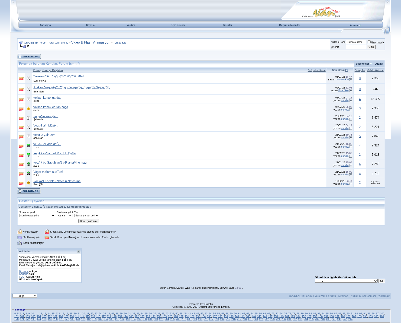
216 (233, 319)
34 (142, 313)
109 (55, 316)
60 (231, 313)
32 (133, 313)
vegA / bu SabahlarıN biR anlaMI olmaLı (60, 162)
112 (50, 316)
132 (192, 316)
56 (218, 313)
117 (104, 316)
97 (377, 313)
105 (44, 316)
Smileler (23, 273)
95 (369, 313)
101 (16, 316)
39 (163, 313)
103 (28, 316)
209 (195, 319)
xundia (345, 100)
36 (150, 313)
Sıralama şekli (27, 212)
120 (142, 316)
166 (376, 316)
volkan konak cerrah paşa (50, 107)
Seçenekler (362, 63)
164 (298, 316)
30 (125, 313)
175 (293, 316)
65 (256, 313)
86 (331, 313)
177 (67, 319)
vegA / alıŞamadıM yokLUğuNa (54, 153)
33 (137, 313)
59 (227, 313)
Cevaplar (360, 70)
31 (129, 313)
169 (371, 316)
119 (109, 316)
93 (360, 313)
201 (150, 319)
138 (220, 316)
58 (181, 313)
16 (62, 313)
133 (198, 316)
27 (87, 313)
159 (337, 316)
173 (44, 319)
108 (61, 316)
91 (352, 313)
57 (222, 313)
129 (181, 316)
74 (281, 313)
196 (50, 319)
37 (154, 313)
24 (100, 313)
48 (112, 313)
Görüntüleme (375, 70)
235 (311, 319)
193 (128, 319)
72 (277, 313)
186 (111, 319)
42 (189, 313)
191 (117, 319)
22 (92, 313)
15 (53, 313)
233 (300, 319)
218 (245, 319)
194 (133, 319)
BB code (24, 271)
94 (364, 313)
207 (183, 319)
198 (144, 319)
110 (72, 316)
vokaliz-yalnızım (44, 134)
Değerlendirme (317, 70)
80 (306, 313)
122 (137, 316)
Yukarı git (384, 295)
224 (278, 319)
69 (268, 313)
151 (276, 316)
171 (22, 319)
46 (197, 313)
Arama (354, 25)
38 (158, 313)
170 (16, 319)
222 (267, 319)
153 (164, 316)
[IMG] (22, 276)
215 (228, 319)
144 (254, 316)
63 (247, 313)
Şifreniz (335, 46)
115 (88, 316)
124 (125, 316)
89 (344, 313)
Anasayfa (45, 25)
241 (334, 319)
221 (261, 319)
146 (265, 316)
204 (167, 319)
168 (382, 316)
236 (283, 319)
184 (105, 319)
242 (345, 319)
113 (58, 313)
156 (320, 316)
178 (78, 319)
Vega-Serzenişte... (45, 116)
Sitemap (343, 295)
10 (32, 313)
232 (295, 319)
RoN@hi (38, 184)
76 (289, 313)
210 (200, 319)
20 (83, 313)
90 (348, 313)
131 (187, 316)
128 (176, 316)
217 (239, 319)
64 (252, 313)
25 (104, 313)
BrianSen (38, 91)
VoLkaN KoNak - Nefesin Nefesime (57, 181)
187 (100, 319)
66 (260, 313)
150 (159, 316)
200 (55, 319)
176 (61, 319)
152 (304, 316)
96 (318, 313)
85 (327, 313)
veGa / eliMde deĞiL (47, 144)
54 (210, 313)
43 (167, 313)
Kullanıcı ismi (338, 42)
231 (289, 319)
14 (49, 313)
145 (259, 316)
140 (231, 316)
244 (350, 319)
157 (326, 316)
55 (214, 313)
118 (93, 316)
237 (317, 319)
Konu (36, 70)
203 (156, 319)
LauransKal (39, 80)
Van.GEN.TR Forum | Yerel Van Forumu (45, 42)
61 (239, 313)
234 (306, 319)
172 (28, 319)
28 (117, 313)
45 (185, 313)
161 (348, 316)
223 (272, 319)
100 (382, 313)
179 (83, 319)
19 (75, 313)
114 (82, 316)
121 (153, 316)
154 (120, 316)
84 (323, 313)
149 (281, 316)
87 (335, 313)
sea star (38, 137)
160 (343, 316)
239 (328, 319)
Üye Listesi (178, 25)
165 (131, 316)
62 (243, 313)
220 (256, 319)
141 (237, 316)
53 (206, 313)
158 (332, 316)
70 (235, 313)
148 (114, 316)
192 (122, 319)
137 (215, 316)
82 (310, 313)
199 (33, 319)
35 (146, 313)
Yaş (76, 212)
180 (72, 319)
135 (209, 316)
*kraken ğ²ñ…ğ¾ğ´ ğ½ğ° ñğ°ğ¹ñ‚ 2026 (58, 76)
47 (201, 313)
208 (189, 319)
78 (298, 313)
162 (354, 316)
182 (89, 319)
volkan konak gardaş (47, 97)
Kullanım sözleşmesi (363, 295)
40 (176, 313)
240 (322, 319)
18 (71, 313)
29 (121, 313)
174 (39, 319)
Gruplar (227, 25)
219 (250, 319)
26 (108, 313)
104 (39, 316)
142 (242, 316)
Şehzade (38, 119)
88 (339, 313)
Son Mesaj (338, 70)
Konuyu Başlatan (52, 70)
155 (315, 316)
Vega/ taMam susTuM (48, 172)
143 (248, 316)
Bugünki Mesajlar (289, 25)
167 (309, 316)
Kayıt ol (90, 25)
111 (77, 316)
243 (339, 319)
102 (22, 316)
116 (98, 316)
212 (211, 319)
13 (44, 313)
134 (203, 316)
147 (270, 316)
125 (170, 316)
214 (222, 319)
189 (94, 319)
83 (314, 313)
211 (206, 319)
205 (172, 319)
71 (273, 313)
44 (193, 313)
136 (172, 313)
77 (293, 313)
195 (365, 316)
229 (161, 319)
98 (373, 313)
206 (178, 319)
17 (66, 313)
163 (359, 316)
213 (217, 319)
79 (302, 313)
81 (79, 313)
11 (36, 313)
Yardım (131, 25)
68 (264, 313)
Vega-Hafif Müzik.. (45, 125)
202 (287, 316)
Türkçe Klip (119, 42)
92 (356, 313)
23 (96, 313)
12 (40, 313)
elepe (36, 100)
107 (66, 316)
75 (285, 313)
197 (139, 319)
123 (148, 316)
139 (226, 316)
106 (33, 316)
